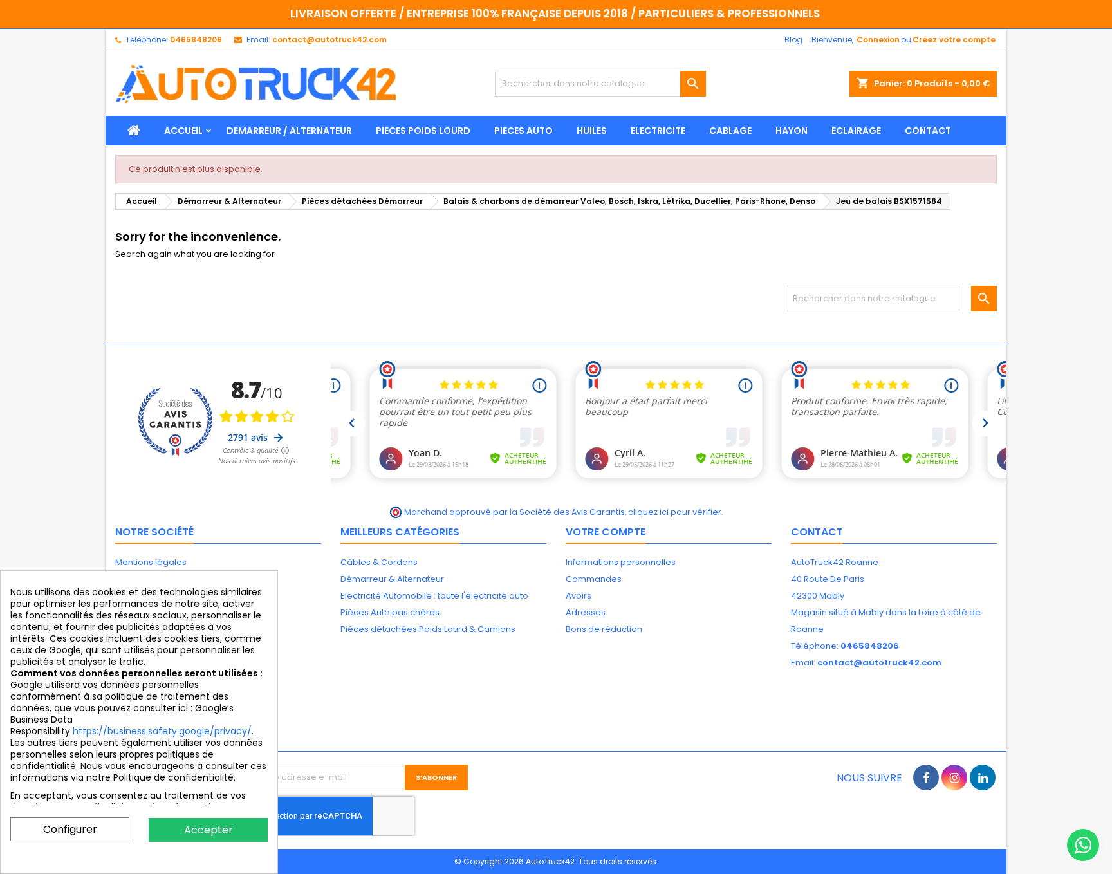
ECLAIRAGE (856, 130)
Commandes (594, 579)
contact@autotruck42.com (329, 39)
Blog (793, 39)
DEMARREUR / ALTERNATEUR (289, 130)
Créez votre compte (954, 39)
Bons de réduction (604, 629)
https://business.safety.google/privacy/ (162, 731)
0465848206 (196, 39)
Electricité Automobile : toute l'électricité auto (434, 596)
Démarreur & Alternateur (392, 579)
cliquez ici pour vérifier (674, 512)
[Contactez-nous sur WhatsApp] (1083, 845)
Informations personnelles (621, 562)
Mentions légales (151, 562)
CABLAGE (730, 130)
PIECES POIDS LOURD (423, 130)
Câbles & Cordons (379, 562)
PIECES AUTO (523, 130)
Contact (817, 532)
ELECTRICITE (658, 130)
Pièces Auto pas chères (390, 612)
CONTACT (928, 130)
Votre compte (605, 532)
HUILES (592, 130)
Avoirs (578, 596)
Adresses (586, 612)
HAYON (791, 130)
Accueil (183, 130)
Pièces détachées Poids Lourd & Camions (427, 629)
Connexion (878, 39)
